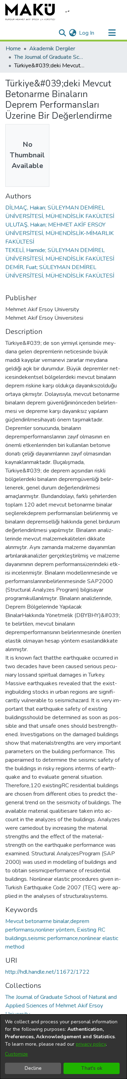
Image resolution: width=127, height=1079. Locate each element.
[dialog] (63, 1046)
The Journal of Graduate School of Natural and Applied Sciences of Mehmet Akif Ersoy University (49, 57)
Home (13, 48)
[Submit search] (62, 33)
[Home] (42, 12)
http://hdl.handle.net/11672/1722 (47, 972)
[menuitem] (72, 33)
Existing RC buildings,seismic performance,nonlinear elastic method (61, 938)
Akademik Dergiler (52, 48)
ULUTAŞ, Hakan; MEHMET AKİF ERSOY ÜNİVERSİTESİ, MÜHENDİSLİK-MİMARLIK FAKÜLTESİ (59, 233)
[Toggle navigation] (112, 33)
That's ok (91, 1068)
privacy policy (91, 1044)
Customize (16, 1054)
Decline (33, 1068)
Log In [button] (87, 33)
